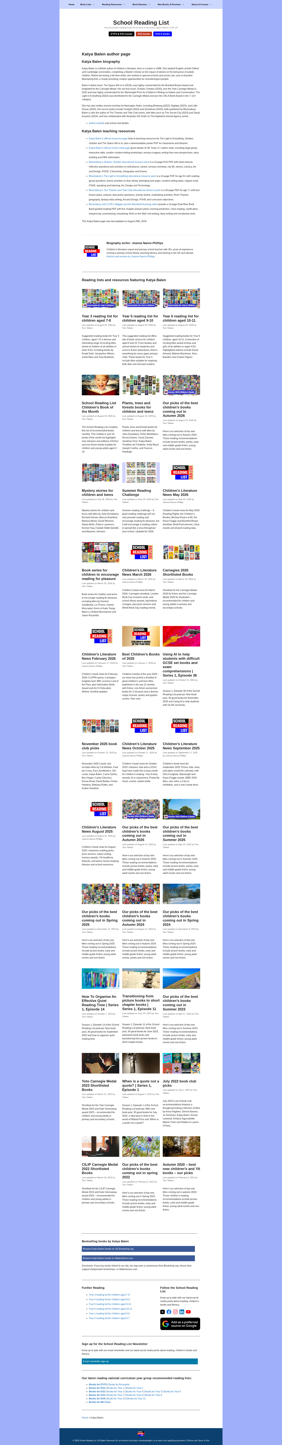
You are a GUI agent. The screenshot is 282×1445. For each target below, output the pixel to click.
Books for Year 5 (153, 1391)
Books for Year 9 (153, 1395)
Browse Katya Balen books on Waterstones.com (108, 1258)
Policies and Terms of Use (198, 1440)
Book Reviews (140, 4)
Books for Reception (119, 1384)
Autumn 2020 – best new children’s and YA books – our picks (181, 1169)
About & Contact (200, 4)
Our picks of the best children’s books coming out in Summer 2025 (180, 833)
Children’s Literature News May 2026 (180, 493)
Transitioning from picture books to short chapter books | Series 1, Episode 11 (141, 1002)
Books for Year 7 (115, 1395)
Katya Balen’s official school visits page (109, 148)
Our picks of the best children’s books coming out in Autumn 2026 (180, 409)
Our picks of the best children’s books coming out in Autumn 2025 (139, 833)
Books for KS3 (97, 1395)
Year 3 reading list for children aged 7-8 (100, 318)
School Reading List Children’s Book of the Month (99, 407)
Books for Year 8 (134, 1395)
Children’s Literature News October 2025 (139, 746)
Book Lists (85, 4)
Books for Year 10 (116, 1398)
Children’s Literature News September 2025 (181, 746)
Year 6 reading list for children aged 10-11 (181, 318)
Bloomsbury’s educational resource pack (119, 162)
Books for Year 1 (115, 1388)
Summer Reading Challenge (136, 493)
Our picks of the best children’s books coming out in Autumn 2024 (139, 918)
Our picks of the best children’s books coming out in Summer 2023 (180, 1003)
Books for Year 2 (134, 1388)
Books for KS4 (97, 1398)
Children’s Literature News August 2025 (99, 829)
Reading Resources (112, 4)
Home (71, 4)
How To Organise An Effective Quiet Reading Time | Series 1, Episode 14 (100, 1003)
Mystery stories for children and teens (97, 493)
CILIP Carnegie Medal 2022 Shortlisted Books (100, 1169)
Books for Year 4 (134, 1391)
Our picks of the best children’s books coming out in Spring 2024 (181, 918)
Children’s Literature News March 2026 (139, 572)
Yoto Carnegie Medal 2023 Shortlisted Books (99, 1085)
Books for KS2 (97, 1391)
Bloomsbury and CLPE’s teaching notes (123, 204)
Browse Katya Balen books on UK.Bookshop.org (108, 1249)
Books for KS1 (97, 1388)
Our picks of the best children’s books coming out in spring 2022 (140, 1171)
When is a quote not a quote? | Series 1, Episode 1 (140, 1085)
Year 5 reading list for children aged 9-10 (140, 318)
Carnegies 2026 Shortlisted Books (178, 572)
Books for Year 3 (115, 1391)
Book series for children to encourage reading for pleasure (100, 574)
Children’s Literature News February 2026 (99, 656)
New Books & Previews (169, 4)
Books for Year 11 (136, 1398)
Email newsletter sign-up (96, 1361)
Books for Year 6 (172, 1391)
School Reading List (141, 22)
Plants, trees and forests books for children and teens (137, 407)
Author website (96, 123)
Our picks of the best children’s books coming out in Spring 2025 (100, 918)
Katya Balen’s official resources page (108, 138)
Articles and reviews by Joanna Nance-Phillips (130, 256)
